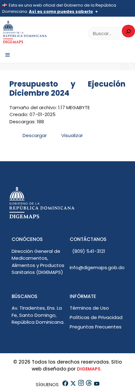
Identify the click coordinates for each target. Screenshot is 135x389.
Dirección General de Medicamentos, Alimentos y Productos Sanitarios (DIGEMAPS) (38, 262)
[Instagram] (80, 384)
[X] (72, 384)
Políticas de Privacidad (96, 317)
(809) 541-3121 (88, 251)
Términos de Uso (89, 308)
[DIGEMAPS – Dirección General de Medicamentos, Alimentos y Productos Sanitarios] (25, 32)
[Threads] (88, 384)
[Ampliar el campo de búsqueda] (128, 31)
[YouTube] (96, 384)
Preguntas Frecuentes (96, 326)
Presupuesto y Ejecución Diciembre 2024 (67, 88)
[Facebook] (65, 384)
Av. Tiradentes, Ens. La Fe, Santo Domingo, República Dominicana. (38, 315)
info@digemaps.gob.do (97, 267)
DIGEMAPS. (89, 369)
